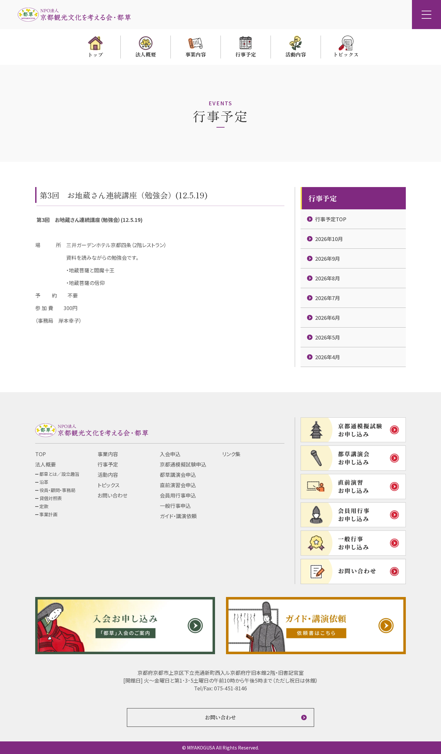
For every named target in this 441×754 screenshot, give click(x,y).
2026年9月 (327, 258)
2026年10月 (329, 239)
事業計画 (48, 514)
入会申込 (170, 454)
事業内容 (107, 454)
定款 (43, 506)
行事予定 (107, 464)
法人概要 (45, 464)
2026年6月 (327, 317)
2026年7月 (327, 298)
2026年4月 (327, 357)
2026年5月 (327, 337)
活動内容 (107, 474)
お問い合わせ (112, 495)
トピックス (108, 485)
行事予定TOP (330, 219)
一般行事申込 (175, 505)
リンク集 (231, 454)
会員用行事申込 (178, 495)
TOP (40, 454)
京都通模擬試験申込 (183, 464)
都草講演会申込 (178, 474)
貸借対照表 (50, 498)
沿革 (43, 482)
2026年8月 (327, 278)
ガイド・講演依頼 (178, 516)
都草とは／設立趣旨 (59, 474)
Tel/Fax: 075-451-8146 (220, 688)
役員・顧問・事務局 (57, 490)
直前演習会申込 (178, 485)
